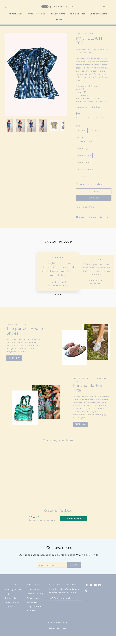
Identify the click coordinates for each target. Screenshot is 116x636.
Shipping (79, 118)
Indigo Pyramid (85, 148)
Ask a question (85, 207)
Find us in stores (12, 602)
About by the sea (13, 590)
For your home (57, 14)
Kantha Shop (16, 14)
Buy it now (94, 198)
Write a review (73, 519)
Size (78, 126)
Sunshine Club (84, 141)
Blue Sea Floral (84, 176)
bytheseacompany (85, 33)
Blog (7, 594)
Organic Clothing (36, 14)
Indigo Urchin (84, 162)
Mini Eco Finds (77, 14)
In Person (58, 19)
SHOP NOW (14, 358)
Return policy (11, 598)
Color (79, 137)
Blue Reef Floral (85, 169)
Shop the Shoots (98, 14)
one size (81, 130)
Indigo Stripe (84, 155)
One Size (94, 130)
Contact (8, 606)
